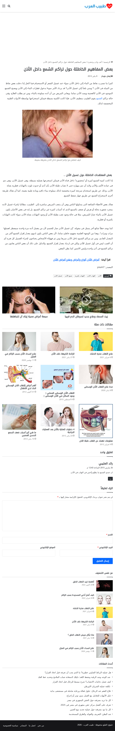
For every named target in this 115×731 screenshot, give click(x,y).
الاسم (109, 535)
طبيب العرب (88, 725)
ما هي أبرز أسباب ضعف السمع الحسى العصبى (22, 434)
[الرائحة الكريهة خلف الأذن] (57, 341)
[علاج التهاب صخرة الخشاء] (96, 341)
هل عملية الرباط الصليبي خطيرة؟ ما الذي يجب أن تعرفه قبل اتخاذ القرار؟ (78, 672)
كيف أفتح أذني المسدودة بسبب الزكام (77, 595)
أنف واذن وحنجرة (95, 62)
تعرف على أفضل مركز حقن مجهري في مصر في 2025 (86, 705)
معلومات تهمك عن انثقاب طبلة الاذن (96, 441)
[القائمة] (3, 7)
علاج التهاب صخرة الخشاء (101, 354)
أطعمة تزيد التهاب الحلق (83, 582)
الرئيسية (107, 62)
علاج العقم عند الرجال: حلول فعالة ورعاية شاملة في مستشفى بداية (80, 691)
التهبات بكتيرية (79, 275)
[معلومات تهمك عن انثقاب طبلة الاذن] (96, 421)
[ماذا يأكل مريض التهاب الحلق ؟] (104, 639)
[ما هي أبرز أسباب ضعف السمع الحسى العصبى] (19, 417)
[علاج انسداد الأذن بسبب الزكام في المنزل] (19, 341)
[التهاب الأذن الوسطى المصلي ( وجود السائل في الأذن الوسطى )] (57, 377)
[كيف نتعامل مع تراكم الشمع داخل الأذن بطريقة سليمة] (57, 134)
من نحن (41, 725)
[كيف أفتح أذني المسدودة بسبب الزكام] (104, 599)
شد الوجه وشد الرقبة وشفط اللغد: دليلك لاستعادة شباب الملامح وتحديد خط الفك (74, 677)
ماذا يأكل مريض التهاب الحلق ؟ (81, 635)
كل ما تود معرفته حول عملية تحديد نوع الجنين (90, 709)
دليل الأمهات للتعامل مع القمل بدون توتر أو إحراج (89, 696)
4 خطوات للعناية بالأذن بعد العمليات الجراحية (58, 430)
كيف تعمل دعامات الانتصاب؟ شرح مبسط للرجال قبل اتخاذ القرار (82, 682)
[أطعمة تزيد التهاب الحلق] (104, 585)
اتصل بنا (32, 725)
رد (110, 479)
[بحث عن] (8, 7)
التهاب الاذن (91, 275)
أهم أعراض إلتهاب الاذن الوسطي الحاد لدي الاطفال (21, 386)
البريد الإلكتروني (105, 547)
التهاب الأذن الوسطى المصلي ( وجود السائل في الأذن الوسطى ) (59, 394)
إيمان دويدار (106, 76)
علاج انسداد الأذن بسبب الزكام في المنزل (20, 355)
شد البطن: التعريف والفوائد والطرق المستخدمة (90, 714)
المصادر (23, 725)
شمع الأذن (68, 275)
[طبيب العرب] (98, 6)
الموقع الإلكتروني (47, 547)
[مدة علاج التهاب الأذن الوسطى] (96, 374)
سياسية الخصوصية (10, 725)
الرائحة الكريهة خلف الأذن (62, 354)
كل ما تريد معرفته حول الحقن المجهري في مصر (89, 700)
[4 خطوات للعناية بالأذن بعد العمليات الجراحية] (57, 415)
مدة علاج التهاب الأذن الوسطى (98, 387)
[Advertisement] (57, 37)
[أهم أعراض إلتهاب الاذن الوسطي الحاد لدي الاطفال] (19, 374)
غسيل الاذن (58, 275)
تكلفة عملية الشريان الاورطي (97, 686)
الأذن (99, 275)
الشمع (99, 98)
